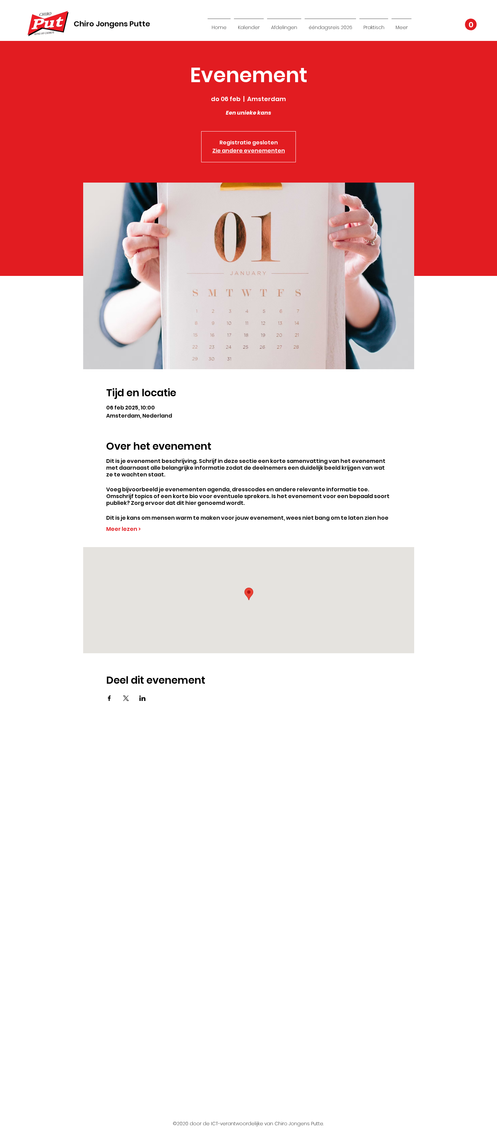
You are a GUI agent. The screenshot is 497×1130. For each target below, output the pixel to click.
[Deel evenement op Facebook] (109, 698)
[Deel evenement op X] (126, 698)
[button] (471, 24)
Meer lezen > (123, 529)
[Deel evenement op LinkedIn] (142, 698)
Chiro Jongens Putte (112, 24)
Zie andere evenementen (248, 151)
